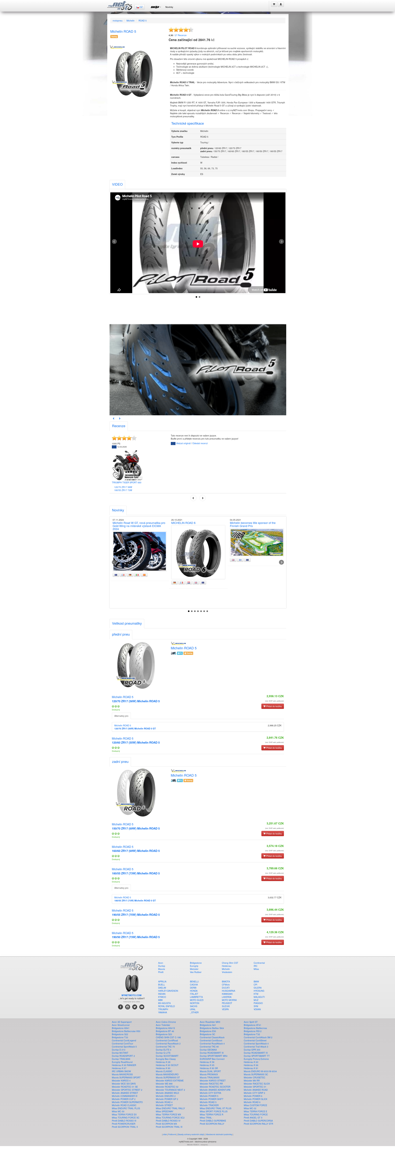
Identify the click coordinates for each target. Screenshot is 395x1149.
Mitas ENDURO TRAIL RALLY (170, 1108)
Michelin (131, 20)
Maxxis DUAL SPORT (210, 1071)
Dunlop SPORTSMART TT (257, 1055)
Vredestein (227, 972)
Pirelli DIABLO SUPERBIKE (213, 1120)
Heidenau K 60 (251, 1062)
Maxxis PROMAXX (209, 1074)
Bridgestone (196, 962)
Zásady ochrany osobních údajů (190, 1134)
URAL (193, 1009)
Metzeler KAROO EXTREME (170, 1080)
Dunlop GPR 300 (252, 1049)
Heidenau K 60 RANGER (124, 1065)
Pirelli (160, 972)
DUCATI (226, 987)
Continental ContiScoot (211, 1040)
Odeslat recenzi (200, 443)
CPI (255, 984)
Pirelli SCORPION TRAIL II (125, 1126)
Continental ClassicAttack (212, 1037)
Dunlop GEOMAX (208, 1049)
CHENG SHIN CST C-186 (168, 1037)
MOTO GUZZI (197, 1000)
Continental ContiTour (122, 1043)
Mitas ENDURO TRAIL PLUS (126, 1108)
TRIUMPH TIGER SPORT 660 (126, 482)
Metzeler (194, 969)
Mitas (256, 969)
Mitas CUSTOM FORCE (255, 1105)
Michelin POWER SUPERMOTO (127, 1102)
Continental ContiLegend (124, 1040)
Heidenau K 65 (207, 1065)
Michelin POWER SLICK (255, 1099)
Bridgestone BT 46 (165, 1031)
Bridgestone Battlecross (255, 1028)
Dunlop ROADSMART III (212, 1052)
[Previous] (114, 418)
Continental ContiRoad (167, 1040)
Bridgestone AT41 (252, 1025)
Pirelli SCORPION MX (166, 1123)
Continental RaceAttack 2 (168, 1043)
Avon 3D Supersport (122, 1021)
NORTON (194, 1003)
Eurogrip (194, 965)
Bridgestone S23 (164, 1034)
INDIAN (161, 993)
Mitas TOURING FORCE (256, 1114)
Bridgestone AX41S (165, 1028)
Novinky (169, 6)
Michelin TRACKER (209, 1105)
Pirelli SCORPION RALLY (212, 1123)
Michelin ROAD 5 (136, 699)
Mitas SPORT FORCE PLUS (213, 1111)
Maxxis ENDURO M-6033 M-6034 (260, 1071)
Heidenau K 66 (251, 1065)
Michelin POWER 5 (209, 1095)
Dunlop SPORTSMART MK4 (213, 1055)
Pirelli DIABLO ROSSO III (124, 1120)
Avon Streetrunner (121, 1025)
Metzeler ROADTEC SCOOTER (215, 1086)
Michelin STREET (164, 1105)
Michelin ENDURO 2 (166, 1095)
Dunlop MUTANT (120, 1052)
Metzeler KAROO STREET (213, 1080)
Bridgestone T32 (252, 1034)
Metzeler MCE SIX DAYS (124, 1083)
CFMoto (226, 984)
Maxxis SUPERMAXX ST (168, 1077)
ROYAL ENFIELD (166, 1006)
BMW (256, 981)
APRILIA (162, 981)
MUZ (256, 1000)
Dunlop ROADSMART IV (256, 1052)
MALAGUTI (259, 996)
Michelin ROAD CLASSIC (124, 1105)
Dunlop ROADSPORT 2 (123, 1055)
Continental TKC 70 (165, 1046)
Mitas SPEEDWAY (164, 1111)
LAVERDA (226, 996)
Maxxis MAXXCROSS (122, 1074)
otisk (165, 1134)
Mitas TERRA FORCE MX (168, 1114)
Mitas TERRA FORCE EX (124, 1114)
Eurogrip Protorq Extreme (256, 1058)
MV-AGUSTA (164, 1003)
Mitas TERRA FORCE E (255, 1111)
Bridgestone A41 (208, 1025)
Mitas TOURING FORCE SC (125, 1117)
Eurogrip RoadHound (122, 1062)
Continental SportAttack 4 (256, 1043)
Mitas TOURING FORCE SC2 (170, 1117)
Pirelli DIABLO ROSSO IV (168, 1120)
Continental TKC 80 (209, 1046)
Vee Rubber (196, 972)
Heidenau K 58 (207, 1062)
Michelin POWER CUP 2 (123, 1099)
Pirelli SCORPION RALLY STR (258, 1123)
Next (281, 241)
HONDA (194, 990)
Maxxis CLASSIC (164, 1071)
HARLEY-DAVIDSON (168, 990)
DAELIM (162, 987)
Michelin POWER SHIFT (211, 1099)
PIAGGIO (258, 1003)
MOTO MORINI (229, 1000)
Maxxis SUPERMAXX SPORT (126, 1077)
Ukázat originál (183, 443)
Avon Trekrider (163, 1025)
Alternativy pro (121, 715)
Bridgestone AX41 (120, 1028)
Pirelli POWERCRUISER (123, 1123)
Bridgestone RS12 (253, 1031)
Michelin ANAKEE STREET (125, 1092)
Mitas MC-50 (118, 1111)
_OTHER (194, 1012)
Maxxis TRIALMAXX (209, 1077)
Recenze (181, 35)
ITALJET (194, 993)
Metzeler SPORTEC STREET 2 (127, 1089)
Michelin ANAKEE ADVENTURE (215, 1089)
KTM (256, 993)
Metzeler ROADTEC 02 (167, 1086)
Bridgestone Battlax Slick (212, 1028)
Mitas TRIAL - (206, 1117)
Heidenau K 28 (163, 1062)
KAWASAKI (227, 993)
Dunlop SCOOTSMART (167, 1055)
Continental (259, 962)
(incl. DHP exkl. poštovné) (274, 701)
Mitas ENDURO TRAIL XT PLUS (215, 1108)
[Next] (119, 418)
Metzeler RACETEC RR (211, 1083)
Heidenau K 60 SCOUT (167, 1065)
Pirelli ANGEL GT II (253, 1117)
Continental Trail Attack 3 (256, 1046)
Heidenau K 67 (119, 1068)
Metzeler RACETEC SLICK (257, 1083)
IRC (255, 965)
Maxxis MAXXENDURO (167, 1074)
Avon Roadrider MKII (210, 1021)
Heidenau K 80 (163, 1068)
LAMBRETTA (196, 996)
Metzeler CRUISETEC (254, 1077)
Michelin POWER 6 (253, 1095)
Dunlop (161, 965)
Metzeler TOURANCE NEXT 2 (170, 1089)
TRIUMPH (163, 1009)
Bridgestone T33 (120, 1037)
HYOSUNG (259, 990)
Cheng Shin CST (230, 962)
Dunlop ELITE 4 (163, 1049)
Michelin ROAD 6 (252, 1102)
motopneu (118, 20)
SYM (256, 1006)
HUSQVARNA (228, 990)
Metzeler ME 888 (164, 1083)
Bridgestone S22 (120, 1034)
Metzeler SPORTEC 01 (255, 1086)
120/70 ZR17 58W (123, 487)
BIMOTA (226, 981)
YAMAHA (162, 1012)
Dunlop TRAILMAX (121, 1058)
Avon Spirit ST (251, 1021)
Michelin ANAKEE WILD (167, 1092)
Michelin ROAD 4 (164, 1102)
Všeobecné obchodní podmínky (219, 1134)
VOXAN (257, 1009)
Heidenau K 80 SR (209, 1068)
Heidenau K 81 (251, 1068)
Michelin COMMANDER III (124, 1095)
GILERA (258, 987)
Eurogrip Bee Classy (166, 1058)
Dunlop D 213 (118, 1049)
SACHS (193, 1006)
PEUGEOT (227, 1003)
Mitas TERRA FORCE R (211, 1114)
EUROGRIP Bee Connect (212, 1058)
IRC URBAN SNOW (121, 1071)
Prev (114, 241)
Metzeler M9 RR (252, 1080)
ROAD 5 (143, 20)
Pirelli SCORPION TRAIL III (169, 1126)
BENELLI (194, 981)
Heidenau (226, 965)
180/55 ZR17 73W (123, 490)
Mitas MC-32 (250, 1108)
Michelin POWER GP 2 (167, 1099)
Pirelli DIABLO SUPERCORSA (258, 1120)
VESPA (225, 1009)
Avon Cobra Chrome (166, 1021)
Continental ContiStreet (255, 1040)
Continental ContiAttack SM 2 (258, 1037)
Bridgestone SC (207, 1034)
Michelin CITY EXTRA (210, 1092)
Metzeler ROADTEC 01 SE (125, 1086)
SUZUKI (226, 1006)
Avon (160, 962)
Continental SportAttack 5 (124, 1046)
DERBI (193, 987)
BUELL (161, 984)
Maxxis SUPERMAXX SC (256, 1074)
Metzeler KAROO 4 (121, 1080)
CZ (141, 6)
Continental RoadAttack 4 (212, 1043)
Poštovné (172, 1134)
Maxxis (161, 969)
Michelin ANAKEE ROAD (256, 1089)
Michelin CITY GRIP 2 (254, 1092)
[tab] (117, 184)
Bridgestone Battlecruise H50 (126, 1031)
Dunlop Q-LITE (163, 1052)
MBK (160, 1000)
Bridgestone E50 (208, 1031)
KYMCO (162, 996)
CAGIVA (194, 984)
